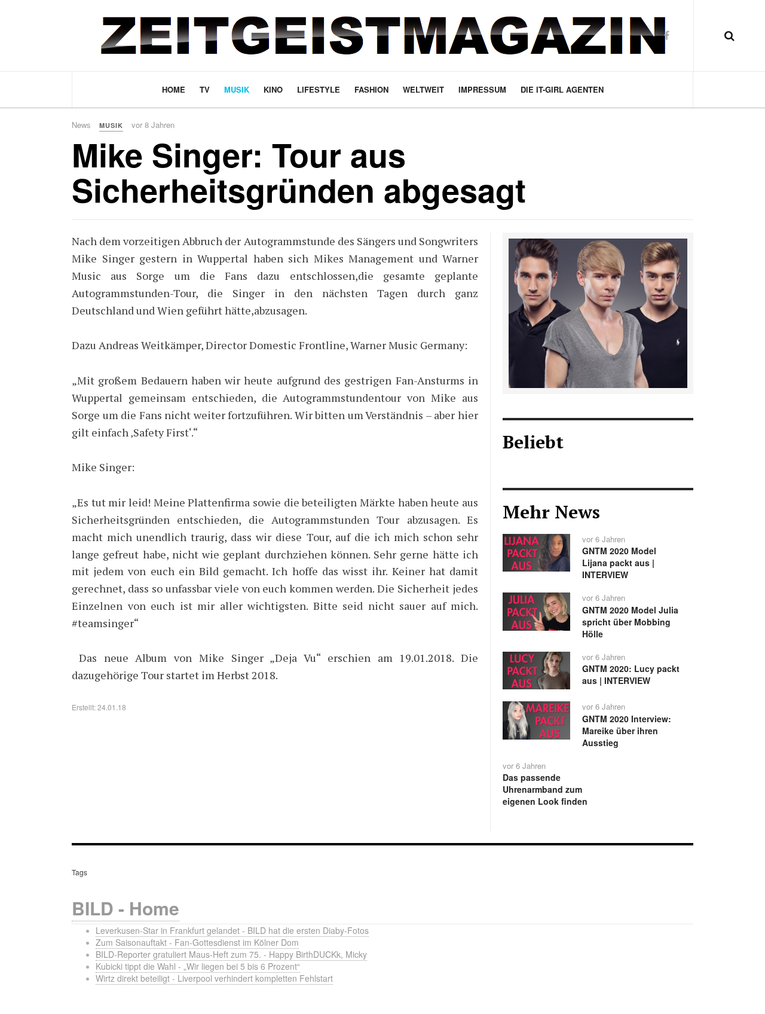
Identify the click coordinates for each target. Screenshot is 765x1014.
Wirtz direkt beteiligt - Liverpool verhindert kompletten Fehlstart (214, 978)
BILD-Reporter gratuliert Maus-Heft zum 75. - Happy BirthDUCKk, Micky (231, 954)
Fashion (371, 89)
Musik (236, 89)
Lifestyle (318, 89)
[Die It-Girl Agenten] (598, 312)
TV (205, 89)
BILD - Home (125, 908)
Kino (273, 89)
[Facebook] (666, 35)
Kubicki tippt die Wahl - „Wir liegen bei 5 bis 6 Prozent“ (198, 966)
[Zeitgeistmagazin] (382, 35)
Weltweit (423, 89)
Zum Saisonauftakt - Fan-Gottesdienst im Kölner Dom (197, 942)
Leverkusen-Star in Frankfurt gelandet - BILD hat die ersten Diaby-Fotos (232, 930)
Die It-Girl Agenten (562, 89)
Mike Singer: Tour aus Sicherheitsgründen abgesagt (299, 172)
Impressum (482, 89)
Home (173, 89)
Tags (79, 872)
